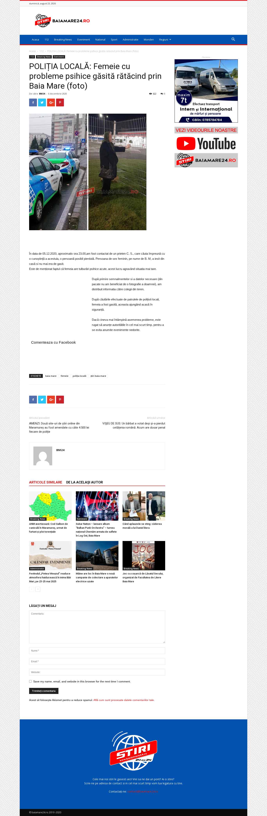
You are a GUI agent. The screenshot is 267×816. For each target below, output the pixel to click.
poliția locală (79, 375)
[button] (233, 40)
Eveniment (83, 39)
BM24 (42, 93)
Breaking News (63, 39)
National (100, 39)
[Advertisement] (167, 20)
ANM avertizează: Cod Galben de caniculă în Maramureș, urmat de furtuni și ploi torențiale (48, 527)
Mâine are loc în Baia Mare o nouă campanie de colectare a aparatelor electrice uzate (97, 577)
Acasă (32, 51)
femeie (64, 375)
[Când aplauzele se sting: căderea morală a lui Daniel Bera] (144, 506)
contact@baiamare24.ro (142, 791)
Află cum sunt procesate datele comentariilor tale (123, 700)
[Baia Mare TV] (206, 147)
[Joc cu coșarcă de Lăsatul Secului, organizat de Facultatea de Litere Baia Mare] (144, 555)
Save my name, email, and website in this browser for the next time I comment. (82, 681)
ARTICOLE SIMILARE (45, 482)
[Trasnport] (206, 91)
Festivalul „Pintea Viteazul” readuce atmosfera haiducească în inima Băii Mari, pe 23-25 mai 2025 (50, 577)
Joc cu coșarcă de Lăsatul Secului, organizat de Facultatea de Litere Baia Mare (143, 577)
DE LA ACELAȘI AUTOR (84, 482)
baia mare (50, 375)
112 (47, 39)
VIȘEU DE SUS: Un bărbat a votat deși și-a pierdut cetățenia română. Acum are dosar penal (133, 425)
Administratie (130, 39)
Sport (114, 39)
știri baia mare (98, 375)
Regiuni (163, 39)
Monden (149, 39)
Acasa (35, 39)
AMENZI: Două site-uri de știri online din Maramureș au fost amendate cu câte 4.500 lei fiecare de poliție (59, 427)
